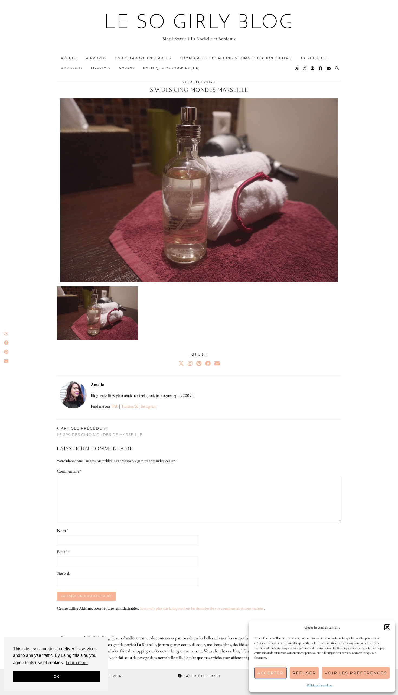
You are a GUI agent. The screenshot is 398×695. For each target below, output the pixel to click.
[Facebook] (321, 68)
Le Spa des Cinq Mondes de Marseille (99, 431)
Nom (62, 530)
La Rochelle (314, 58)
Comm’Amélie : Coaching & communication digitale (236, 58)
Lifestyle (101, 68)
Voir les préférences (356, 672)
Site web (63, 573)
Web (114, 406)
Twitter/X (129, 406)
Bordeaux (72, 68)
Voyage (127, 68)
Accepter (270, 672)
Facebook (201, 676)
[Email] (329, 68)
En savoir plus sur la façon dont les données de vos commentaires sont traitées (202, 608)
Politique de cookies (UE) (171, 68)
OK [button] (56, 676)
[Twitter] (297, 68)
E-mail (63, 552)
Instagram (148, 406)
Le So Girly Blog (199, 23)
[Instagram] (305, 68)
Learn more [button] (77, 662)
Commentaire (69, 471)
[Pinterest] (313, 68)
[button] (387, 627)
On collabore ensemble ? (143, 58)
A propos (96, 58)
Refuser (304, 672)
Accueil (69, 58)
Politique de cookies (319, 685)
